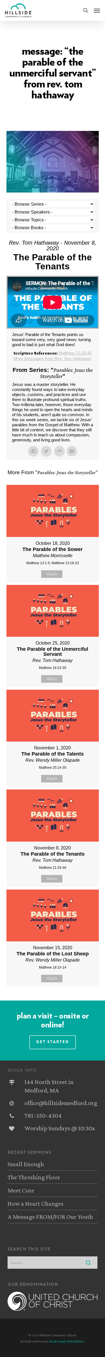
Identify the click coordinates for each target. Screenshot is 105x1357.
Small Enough (26, 1164)
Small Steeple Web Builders (66, 1341)
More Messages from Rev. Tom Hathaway (52, 358)
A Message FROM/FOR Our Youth (50, 1216)
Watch (52, 574)
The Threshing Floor (34, 1177)
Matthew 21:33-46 (75, 353)
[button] (97, 10)
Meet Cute (21, 1190)
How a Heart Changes (36, 1203)
